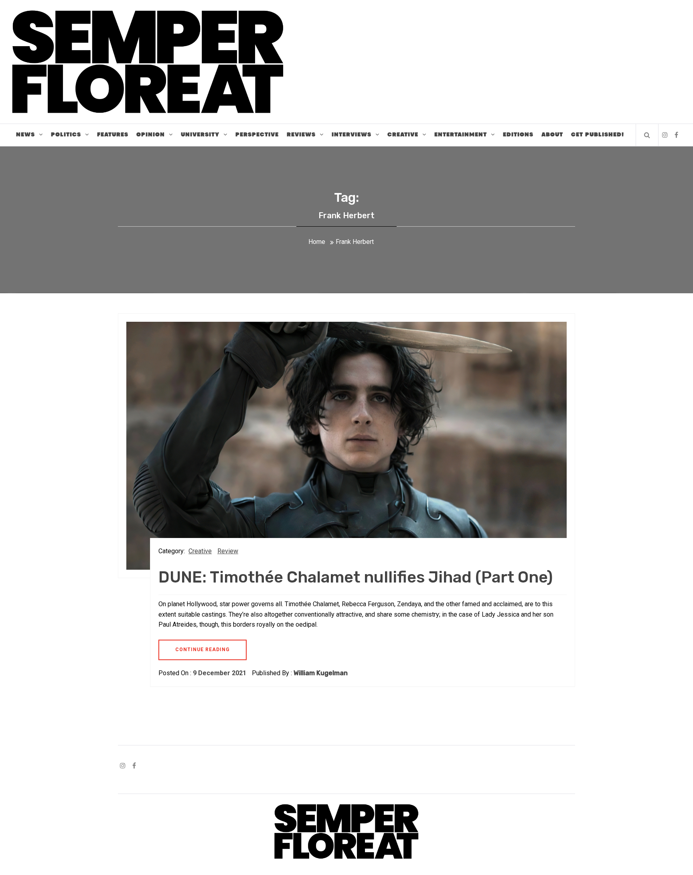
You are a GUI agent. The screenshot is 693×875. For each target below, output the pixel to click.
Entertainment (460, 134)
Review (227, 551)
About (552, 134)
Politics (66, 134)
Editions (518, 134)
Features (112, 134)
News (25, 134)
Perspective (257, 134)
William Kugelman (321, 673)
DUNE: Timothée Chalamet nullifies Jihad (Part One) (355, 577)
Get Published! (597, 134)
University (200, 134)
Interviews (351, 134)
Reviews (301, 134)
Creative (402, 134)
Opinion (150, 134)
